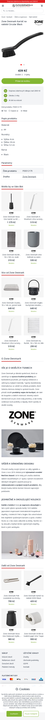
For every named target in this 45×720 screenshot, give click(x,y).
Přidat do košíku (22, 81)
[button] (21, 64)
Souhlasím (14, 714)
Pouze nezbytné (31, 714)
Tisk (5, 111)
